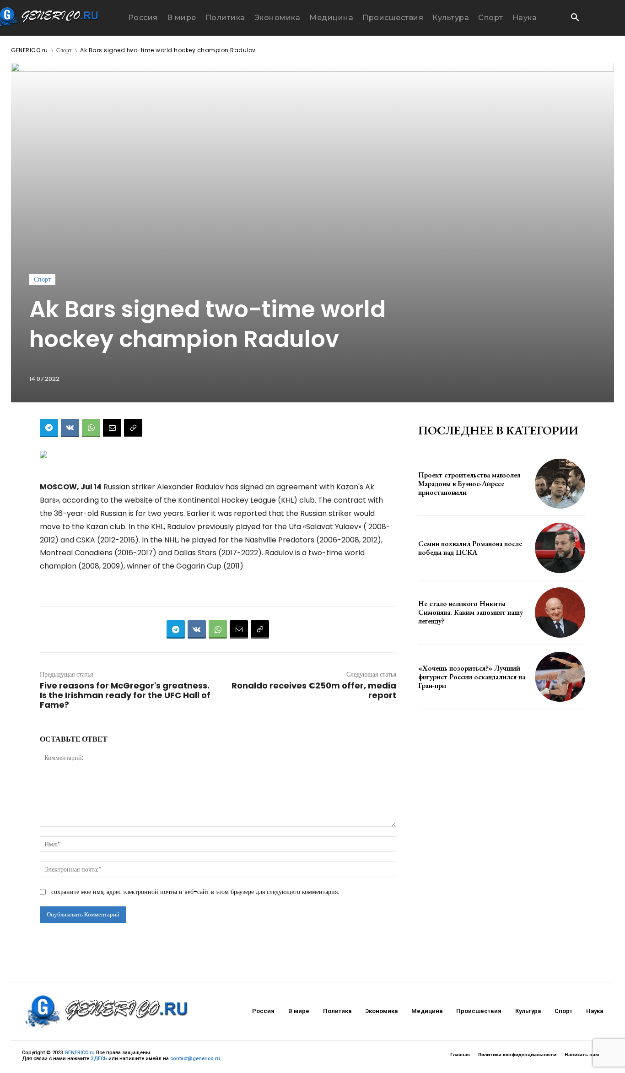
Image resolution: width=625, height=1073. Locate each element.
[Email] (112, 428)
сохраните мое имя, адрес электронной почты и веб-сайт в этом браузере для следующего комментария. (195, 891)
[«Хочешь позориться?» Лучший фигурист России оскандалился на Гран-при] (560, 677)
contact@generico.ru (195, 1059)
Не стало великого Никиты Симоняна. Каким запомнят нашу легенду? (470, 612)
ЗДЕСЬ (99, 1059)
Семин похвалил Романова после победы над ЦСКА (470, 548)
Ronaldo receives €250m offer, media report (314, 690)
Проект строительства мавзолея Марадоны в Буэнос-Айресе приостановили (469, 483)
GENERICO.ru (29, 50)
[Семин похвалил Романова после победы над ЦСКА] (560, 548)
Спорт (64, 50)
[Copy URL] (133, 428)
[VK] (70, 428)
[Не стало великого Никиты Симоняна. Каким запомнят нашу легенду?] (560, 612)
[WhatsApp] (91, 428)
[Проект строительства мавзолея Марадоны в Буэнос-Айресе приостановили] (560, 484)
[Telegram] (49, 428)
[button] (574, 18)
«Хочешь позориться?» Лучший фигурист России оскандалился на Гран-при (471, 676)
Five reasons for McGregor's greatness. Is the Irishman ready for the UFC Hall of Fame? (125, 695)
